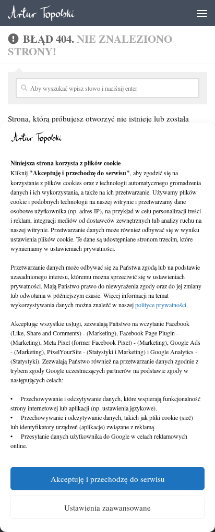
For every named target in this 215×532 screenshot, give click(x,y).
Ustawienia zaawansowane (107, 507)
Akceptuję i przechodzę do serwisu (108, 479)
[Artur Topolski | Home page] (53, 13)
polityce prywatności (160, 304)
